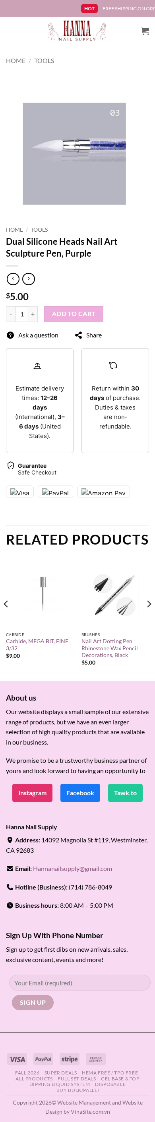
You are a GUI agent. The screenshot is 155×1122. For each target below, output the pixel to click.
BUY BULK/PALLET (78, 1090)
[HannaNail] (77, 31)
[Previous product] (28, 279)
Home (15, 60)
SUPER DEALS (61, 1073)
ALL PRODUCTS (33, 1079)
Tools (44, 60)
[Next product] (13, 279)
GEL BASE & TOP (120, 1079)
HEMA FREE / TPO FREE (110, 1073)
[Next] (148, 620)
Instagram (32, 792)
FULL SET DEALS (77, 1079)
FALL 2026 (27, 1073)
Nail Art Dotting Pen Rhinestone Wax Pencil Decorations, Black (109, 648)
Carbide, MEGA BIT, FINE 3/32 (37, 644)
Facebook (80, 792)
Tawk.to (125, 792)
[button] (145, 31)
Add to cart (74, 313)
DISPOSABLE (110, 1084)
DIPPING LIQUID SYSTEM (59, 1084)
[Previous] (6, 620)
